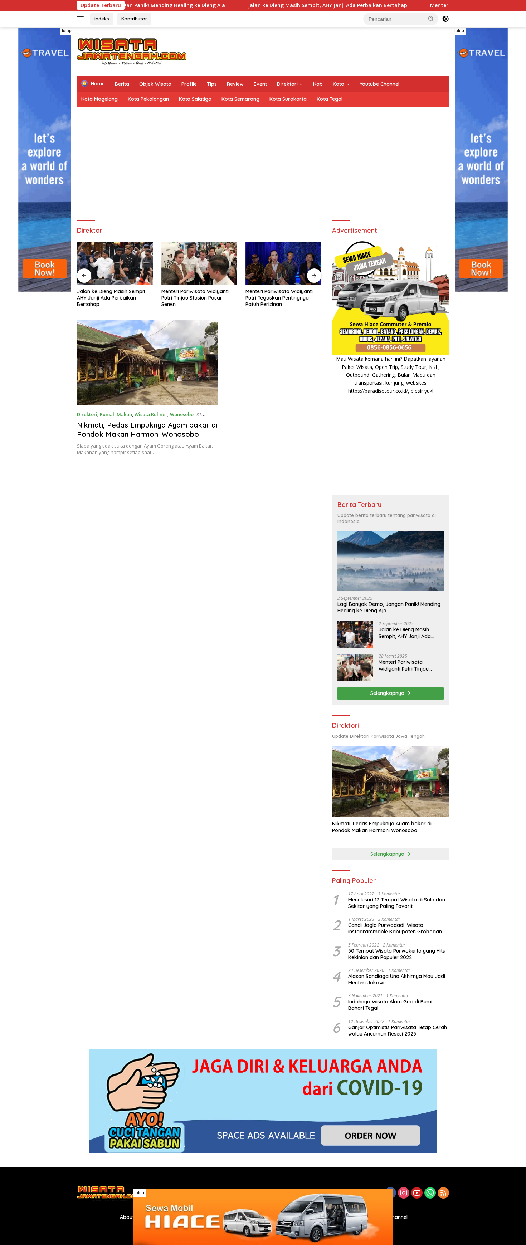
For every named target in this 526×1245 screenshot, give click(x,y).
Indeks (101, 18)
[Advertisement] (319, 50)
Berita (122, 84)
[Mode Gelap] (445, 19)
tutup (67, 30)
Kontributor (134, 18)
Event (260, 84)
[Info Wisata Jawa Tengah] (131, 51)
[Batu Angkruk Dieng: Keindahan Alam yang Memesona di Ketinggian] (283, 263)
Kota (338, 84)
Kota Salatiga (195, 99)
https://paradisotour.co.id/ (378, 390)
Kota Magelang (99, 99)
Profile (189, 84)
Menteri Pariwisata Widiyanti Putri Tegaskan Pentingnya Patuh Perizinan (195, 297)
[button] (431, 18)
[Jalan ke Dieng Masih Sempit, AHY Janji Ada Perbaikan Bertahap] (355, 634)
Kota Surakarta (288, 99)
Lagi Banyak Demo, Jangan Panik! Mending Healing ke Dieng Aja (388, 607)
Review (235, 84)
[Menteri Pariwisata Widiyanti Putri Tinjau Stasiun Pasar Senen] (115, 263)
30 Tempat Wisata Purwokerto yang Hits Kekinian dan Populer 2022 (396, 954)
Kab (318, 84)
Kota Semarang (240, 99)
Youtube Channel (379, 84)
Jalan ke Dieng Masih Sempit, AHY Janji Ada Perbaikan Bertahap (281, 5)
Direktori (287, 84)
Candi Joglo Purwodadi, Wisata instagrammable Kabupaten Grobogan (395, 928)
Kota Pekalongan (148, 99)
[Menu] (82, 19)
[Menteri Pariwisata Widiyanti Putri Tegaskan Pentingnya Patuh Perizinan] (199, 263)
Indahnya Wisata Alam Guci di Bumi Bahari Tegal (390, 1004)
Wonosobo (182, 414)
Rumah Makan (116, 414)
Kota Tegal (329, 99)
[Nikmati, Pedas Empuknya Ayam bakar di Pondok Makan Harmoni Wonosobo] (147, 362)
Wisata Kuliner (151, 414)
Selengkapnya (388, 693)
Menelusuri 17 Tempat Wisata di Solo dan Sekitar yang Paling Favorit (396, 902)
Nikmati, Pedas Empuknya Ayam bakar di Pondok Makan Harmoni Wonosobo (147, 429)
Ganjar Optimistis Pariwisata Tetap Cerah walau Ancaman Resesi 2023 (397, 1030)
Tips (212, 84)
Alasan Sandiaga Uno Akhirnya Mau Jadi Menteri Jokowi (396, 979)
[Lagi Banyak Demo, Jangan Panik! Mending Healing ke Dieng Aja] (390, 561)
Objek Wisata (155, 84)
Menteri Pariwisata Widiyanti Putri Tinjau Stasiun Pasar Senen (110, 297)
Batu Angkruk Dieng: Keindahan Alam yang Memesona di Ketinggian (283, 297)
